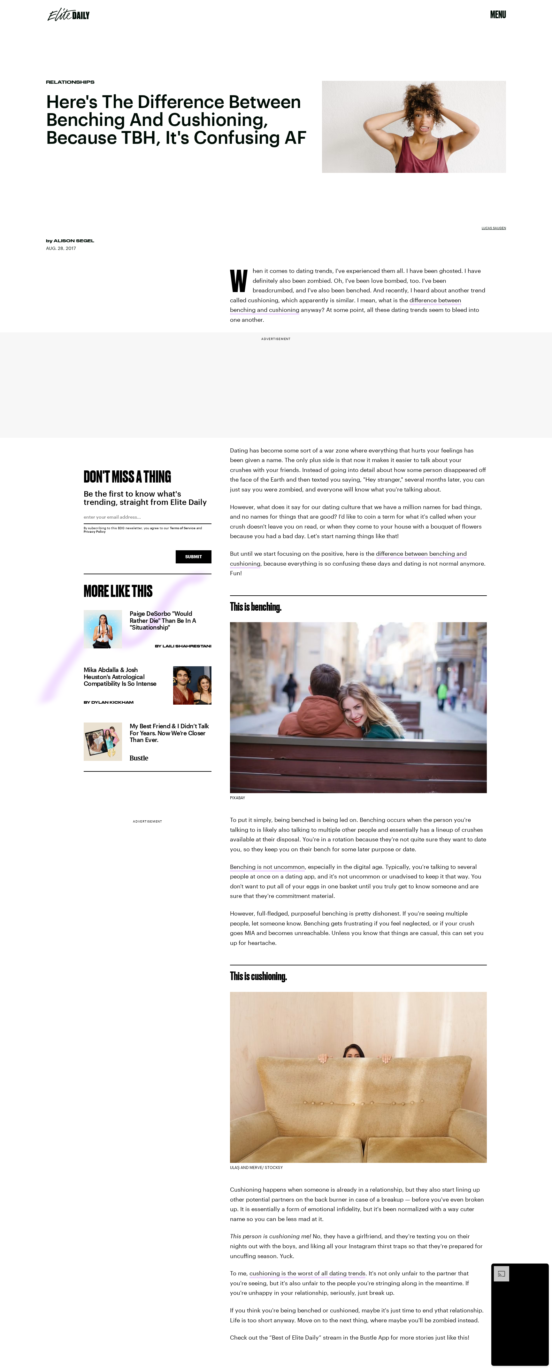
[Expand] (498, 1269)
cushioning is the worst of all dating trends (307, 1273)
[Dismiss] (542, 1269)
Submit (193, 556)
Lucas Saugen (494, 228)
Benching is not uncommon (267, 866)
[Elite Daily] (68, 14)
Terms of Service (182, 528)
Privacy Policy (95, 531)
